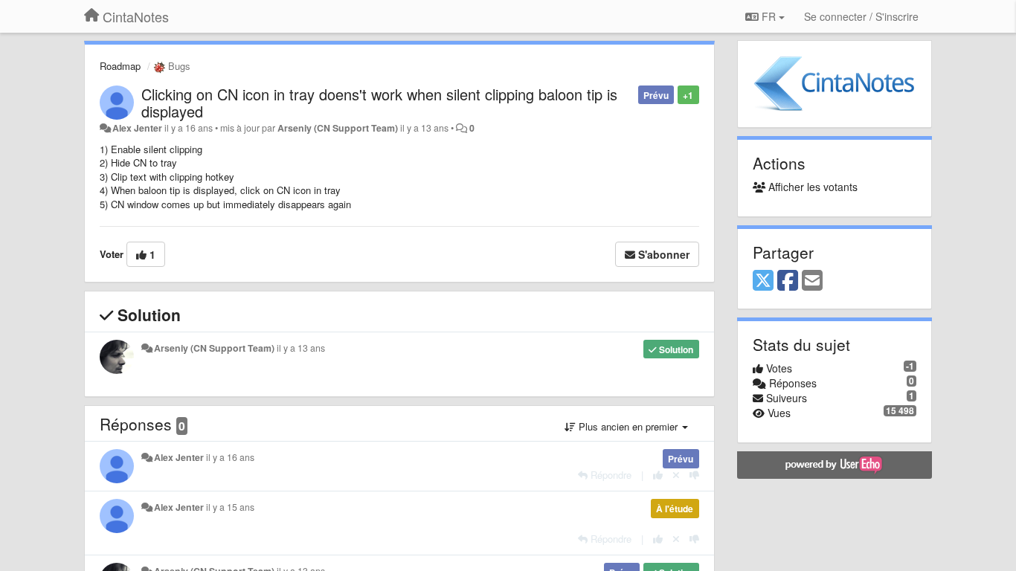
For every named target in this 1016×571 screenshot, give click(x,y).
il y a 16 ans (230, 457)
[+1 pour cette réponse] (658, 475)
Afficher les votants (811, 186)
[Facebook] (787, 281)
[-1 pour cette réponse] (694, 475)
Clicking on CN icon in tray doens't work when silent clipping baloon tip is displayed (379, 102)
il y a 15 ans (230, 507)
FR (769, 16)
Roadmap (120, 66)
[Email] (812, 281)
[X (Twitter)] (763, 281)
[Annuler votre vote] (676, 475)
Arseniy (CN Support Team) (337, 128)
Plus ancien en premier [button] (628, 426)
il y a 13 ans (301, 348)
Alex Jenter (137, 128)
